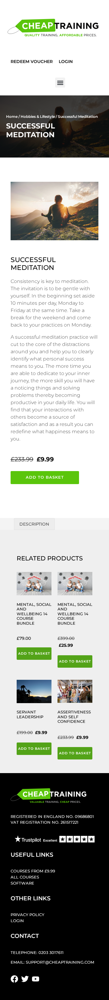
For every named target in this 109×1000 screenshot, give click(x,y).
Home (12, 116)
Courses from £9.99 (33, 871)
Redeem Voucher (32, 61)
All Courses (25, 877)
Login (66, 61)
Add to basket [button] (34, 653)
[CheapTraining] (53, 27)
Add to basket (45, 477)
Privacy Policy (27, 914)
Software (22, 883)
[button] (60, 83)
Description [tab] (34, 524)
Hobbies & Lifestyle (38, 116)
